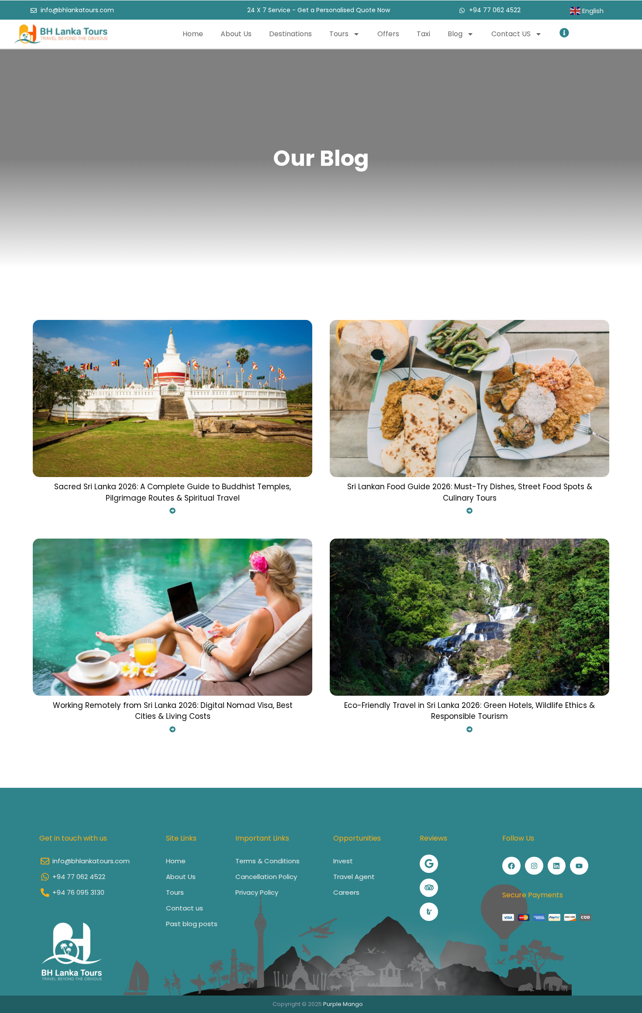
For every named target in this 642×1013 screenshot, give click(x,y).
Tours (339, 34)
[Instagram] (534, 866)
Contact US (511, 34)
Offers (388, 34)
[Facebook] (511, 866)
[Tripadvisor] (429, 888)
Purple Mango (343, 1004)
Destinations (290, 34)
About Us (236, 34)
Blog (455, 34)
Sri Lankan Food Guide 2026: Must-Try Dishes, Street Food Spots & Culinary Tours (469, 492)
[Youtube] (579, 866)
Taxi (423, 34)
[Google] (429, 864)
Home (193, 34)
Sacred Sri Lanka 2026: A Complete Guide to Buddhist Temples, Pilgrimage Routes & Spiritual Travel (172, 492)
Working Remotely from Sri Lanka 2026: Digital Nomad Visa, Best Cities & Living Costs (173, 711)
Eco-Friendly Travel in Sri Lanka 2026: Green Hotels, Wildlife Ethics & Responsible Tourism (469, 711)
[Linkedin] (557, 866)
